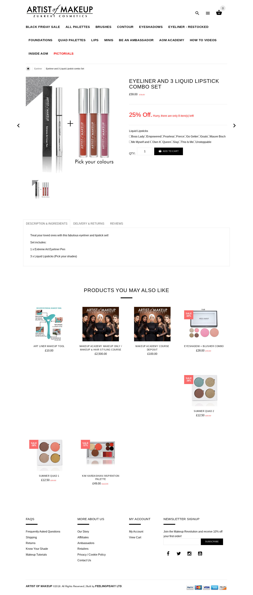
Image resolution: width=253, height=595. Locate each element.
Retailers (82, 548)
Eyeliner (38, 69)
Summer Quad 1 (49, 476)
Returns (30, 543)
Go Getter (192, 136)
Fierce (180, 136)
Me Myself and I (140, 142)
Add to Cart (170, 151)
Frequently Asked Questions (43, 531)
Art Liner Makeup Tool (49, 346)
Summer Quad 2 (204, 411)
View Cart (135, 537)
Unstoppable (203, 142)
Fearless (169, 136)
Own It (156, 142)
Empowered (153, 136)
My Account (136, 531)
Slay (176, 142)
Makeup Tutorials (36, 554)
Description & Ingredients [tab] (46, 223)
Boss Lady (137, 136)
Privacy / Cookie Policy (91, 554)
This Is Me (187, 142)
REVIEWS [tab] (116, 223)
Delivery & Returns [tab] (88, 223)
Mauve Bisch (218, 136)
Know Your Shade (37, 548)
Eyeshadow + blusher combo (204, 346)
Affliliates (83, 537)
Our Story (83, 531)
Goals (204, 136)
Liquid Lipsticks (138, 131)
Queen (167, 142)
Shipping (31, 537)
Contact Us (84, 560)
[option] (75, 126)
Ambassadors (85, 543)
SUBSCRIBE (212, 541)
